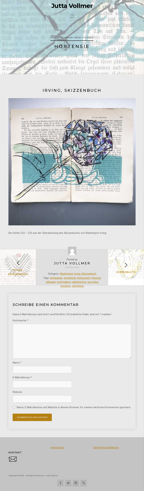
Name (17, 362)
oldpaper (51, 282)
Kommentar (20, 320)
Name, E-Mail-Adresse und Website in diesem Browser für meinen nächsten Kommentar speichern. (74, 407)
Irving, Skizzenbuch (18, 272)
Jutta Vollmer (72, 5)
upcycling (92, 282)
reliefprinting (79, 282)
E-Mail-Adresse (22, 377)
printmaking (63, 282)
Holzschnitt (84, 278)
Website (17, 392)
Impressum (57, 447)
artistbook (70, 278)
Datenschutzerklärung (106, 447)
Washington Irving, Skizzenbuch (78, 273)
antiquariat (56, 278)
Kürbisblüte (126, 272)
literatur (96, 278)
